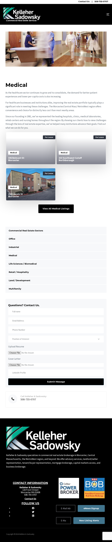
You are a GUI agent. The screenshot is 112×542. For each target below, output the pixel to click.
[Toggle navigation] (91, 14)
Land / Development (19, 280)
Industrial (14, 247)
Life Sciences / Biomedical (23, 263)
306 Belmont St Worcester (16, 159)
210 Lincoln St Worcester (15, 195)
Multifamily (15, 288)
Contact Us (84, 1)
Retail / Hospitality (19, 272)
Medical (13, 255)
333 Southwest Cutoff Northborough (70, 159)
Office (12, 238)
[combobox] (56, 339)
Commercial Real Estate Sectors (26, 230)
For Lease (49, 137)
